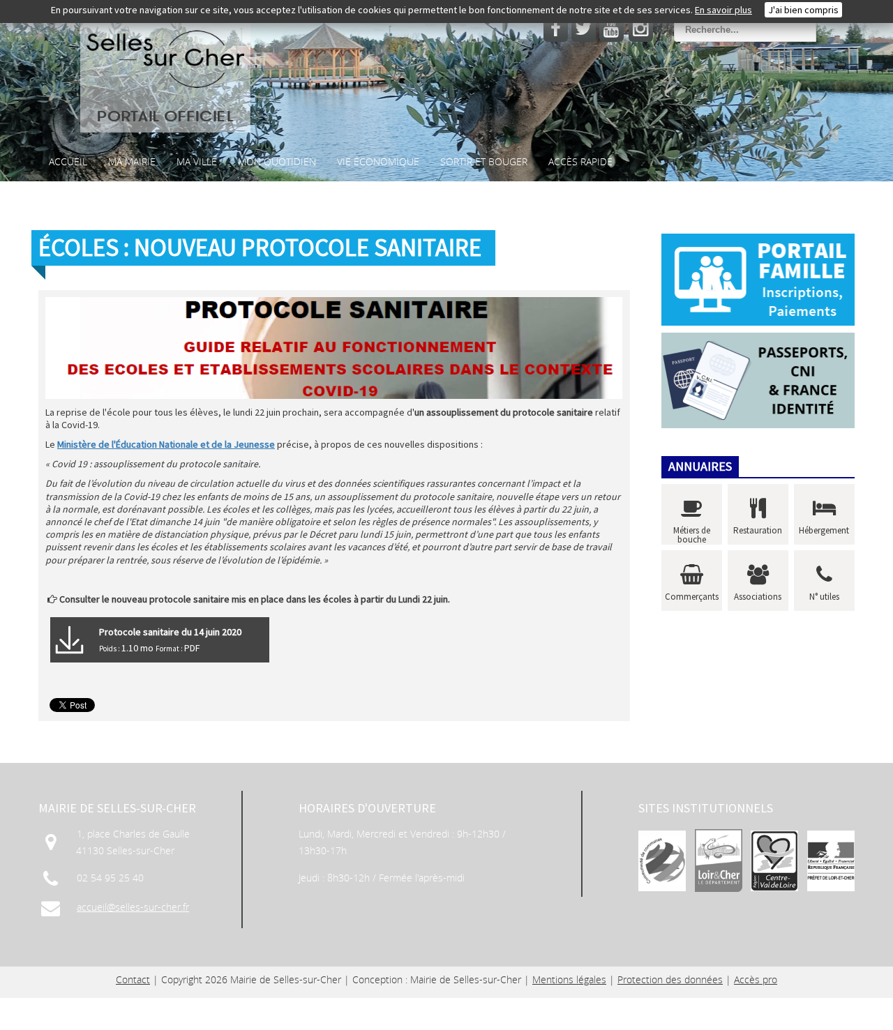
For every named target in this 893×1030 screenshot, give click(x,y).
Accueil (68, 161)
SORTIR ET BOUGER (483, 161)
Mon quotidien (277, 161)
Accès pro (755, 979)
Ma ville (197, 161)
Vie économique (378, 161)
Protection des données (670, 979)
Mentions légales (569, 979)
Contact (133, 979)
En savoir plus (723, 9)
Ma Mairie (132, 161)
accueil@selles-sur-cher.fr (133, 907)
